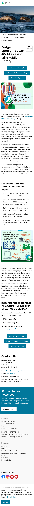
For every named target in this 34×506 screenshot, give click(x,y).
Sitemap (4, 458)
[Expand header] (31, 3)
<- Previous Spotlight (17, 68)
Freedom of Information (10, 451)
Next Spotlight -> (17, 78)
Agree (5, 502)
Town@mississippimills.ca (15, 371)
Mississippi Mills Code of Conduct (13, 453)
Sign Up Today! (9, 409)
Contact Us (5, 448)
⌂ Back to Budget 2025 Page (17, 73)
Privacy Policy (11, 497)
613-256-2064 (12, 373)
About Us (4, 446)
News (3, 455)
